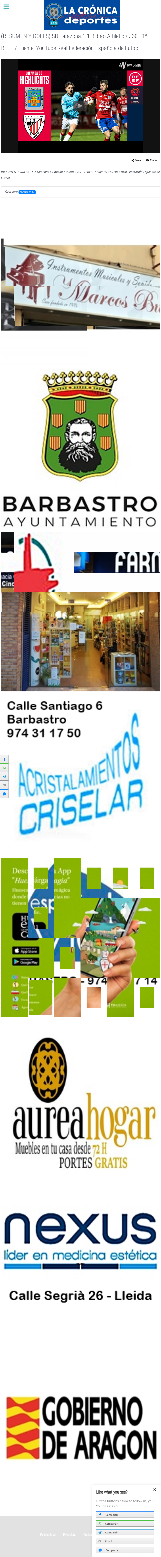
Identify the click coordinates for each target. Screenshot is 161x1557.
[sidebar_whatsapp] (4, 767)
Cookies (88, 1535)
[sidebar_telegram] (4, 776)
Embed (154, 161)
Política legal (48, 1535)
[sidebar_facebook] (4, 759)
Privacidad (69, 1535)
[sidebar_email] (4, 785)
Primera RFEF (27, 192)
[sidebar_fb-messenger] (4, 793)
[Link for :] (80, 1426)
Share (138, 161)
